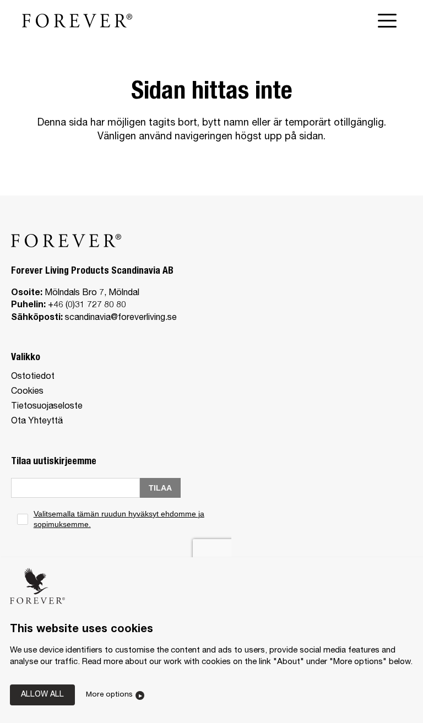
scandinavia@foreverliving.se (121, 318)
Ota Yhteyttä (37, 421)
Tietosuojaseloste (47, 407)
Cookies (27, 392)
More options (109, 695)
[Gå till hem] (77, 20)
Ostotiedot (33, 377)
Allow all (42, 695)
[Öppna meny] (389, 21)
